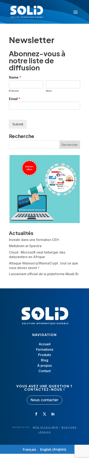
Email (14, 99)
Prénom (14, 90)
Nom (49, 90)
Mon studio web (45, 427)
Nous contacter (44, 400)
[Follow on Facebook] (36, 414)
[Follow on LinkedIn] (52, 414)
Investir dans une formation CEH (34, 240)
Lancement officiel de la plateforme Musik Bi (43, 274)
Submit (17, 124)
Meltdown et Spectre (25, 246)
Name (15, 77)
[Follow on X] (44, 414)
